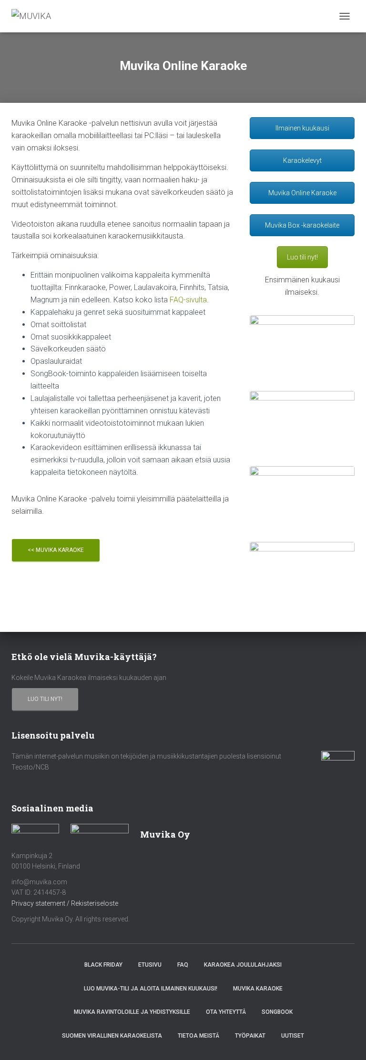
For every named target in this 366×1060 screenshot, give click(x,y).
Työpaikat (250, 1035)
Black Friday (103, 964)
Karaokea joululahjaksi (243, 964)
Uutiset (292, 1035)
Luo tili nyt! (302, 257)
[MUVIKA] (34, 16)
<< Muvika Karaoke (56, 550)
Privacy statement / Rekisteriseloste (64, 903)
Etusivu (150, 964)
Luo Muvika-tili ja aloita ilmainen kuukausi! (150, 988)
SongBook (277, 1012)
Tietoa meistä (198, 1035)
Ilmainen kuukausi (302, 128)
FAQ (182, 964)
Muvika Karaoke (258, 988)
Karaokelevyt (302, 160)
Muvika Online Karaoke (302, 193)
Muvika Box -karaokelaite (302, 225)
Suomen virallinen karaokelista (112, 1035)
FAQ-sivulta (188, 299)
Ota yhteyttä (226, 1012)
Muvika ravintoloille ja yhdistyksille (132, 1012)
